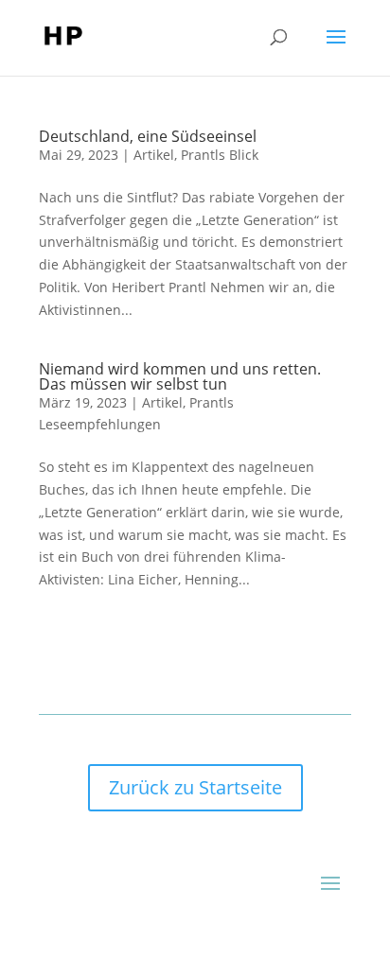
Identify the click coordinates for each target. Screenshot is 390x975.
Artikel (153, 155)
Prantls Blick (219, 155)
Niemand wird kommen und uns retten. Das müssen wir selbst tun (180, 376)
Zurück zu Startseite (195, 787)
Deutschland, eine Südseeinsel (148, 136)
